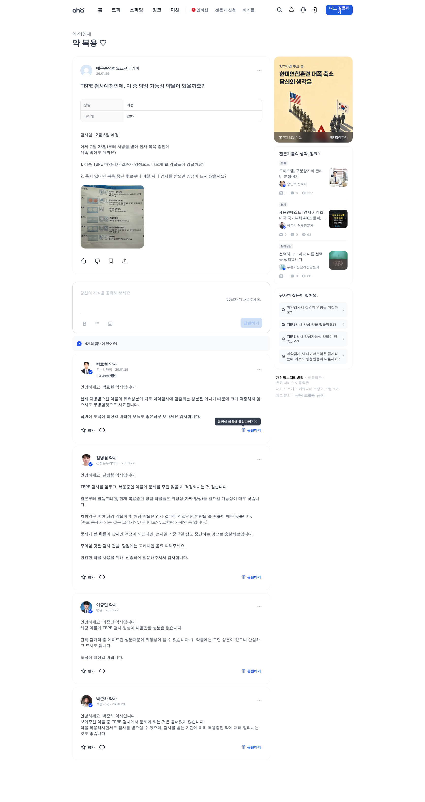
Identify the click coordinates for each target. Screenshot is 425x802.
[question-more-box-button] (259, 70)
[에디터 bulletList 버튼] (97, 323)
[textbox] (171, 289)
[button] (259, 70)
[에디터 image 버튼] (110, 323)
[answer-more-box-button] (259, 369)
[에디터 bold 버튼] (84, 323)
